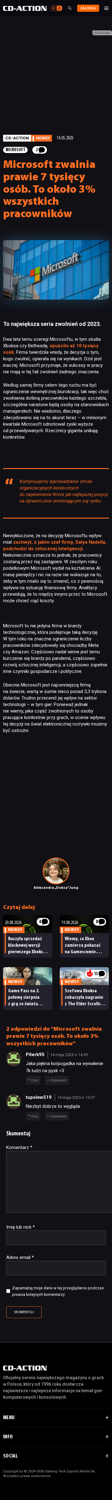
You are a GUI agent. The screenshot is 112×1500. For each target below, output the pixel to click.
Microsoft (16, 150)
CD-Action (17, 137)
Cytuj (34, 1080)
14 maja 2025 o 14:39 (69, 1054)
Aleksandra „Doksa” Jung (56, 888)
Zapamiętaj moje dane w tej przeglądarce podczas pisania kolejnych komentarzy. (58, 1291)
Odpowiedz (58, 1080)
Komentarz (19, 1147)
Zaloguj (88, 8)
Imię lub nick (20, 1227)
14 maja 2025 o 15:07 (76, 1097)
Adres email (20, 1257)
